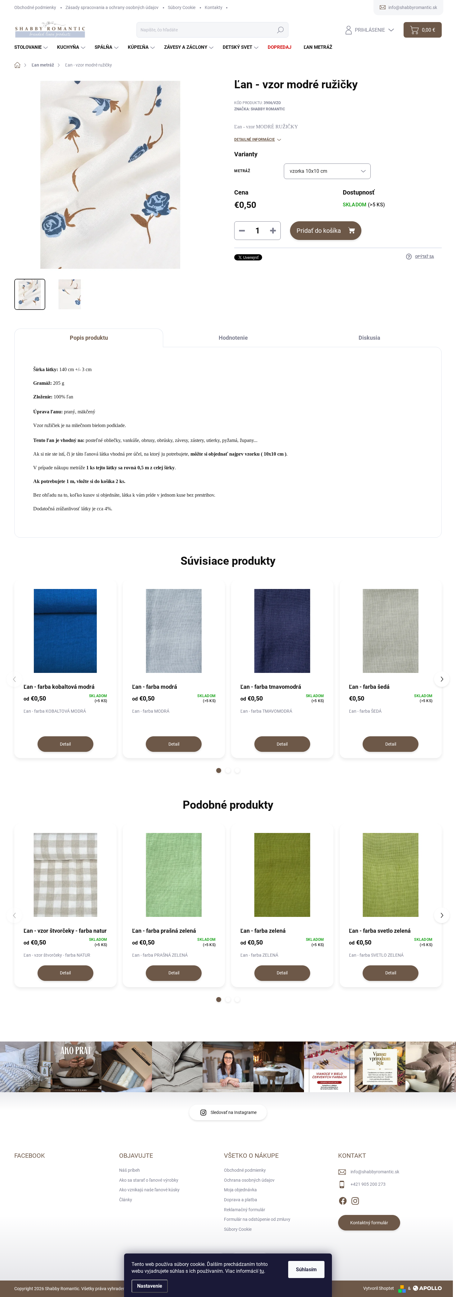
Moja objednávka (240, 1189)
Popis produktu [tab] (89, 337)
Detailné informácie (254, 139)
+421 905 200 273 (368, 1184)
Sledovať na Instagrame (234, 1112)
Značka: (259, 109)
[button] (218, 770)
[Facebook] (342, 1199)
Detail (65, 744)
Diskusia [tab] (369, 337)
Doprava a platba (240, 1199)
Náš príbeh (129, 1170)
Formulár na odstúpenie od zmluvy (257, 1219)
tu (262, 1271)
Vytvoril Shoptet (378, 1288)
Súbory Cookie (181, 7)
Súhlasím (306, 1269)
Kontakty (213, 7)
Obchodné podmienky (35, 7)
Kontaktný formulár (369, 1222)
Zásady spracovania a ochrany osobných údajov (112, 7)
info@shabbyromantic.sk (375, 1171)
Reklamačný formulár (244, 1209)
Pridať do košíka (319, 230)
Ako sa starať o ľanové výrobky (148, 1180)
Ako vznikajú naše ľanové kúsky (149, 1189)
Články (125, 1199)
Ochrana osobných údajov (249, 1180)
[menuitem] (31, 47)
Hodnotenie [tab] (233, 337)
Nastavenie (149, 1286)
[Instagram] (355, 1199)
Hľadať (280, 29)
